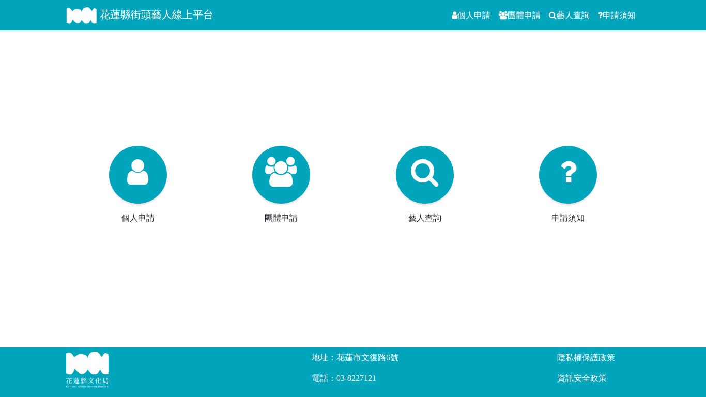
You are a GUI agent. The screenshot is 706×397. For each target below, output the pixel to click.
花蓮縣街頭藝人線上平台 (155, 14)
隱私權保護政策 (586, 357)
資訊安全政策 (582, 378)
